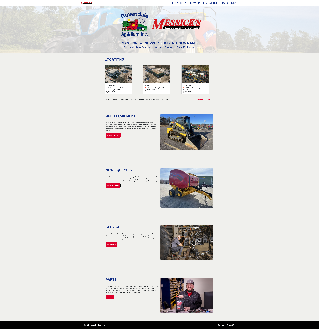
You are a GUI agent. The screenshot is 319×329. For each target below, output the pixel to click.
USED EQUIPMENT (192, 3)
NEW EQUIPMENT (210, 3)
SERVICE (224, 3)
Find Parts (110, 297)
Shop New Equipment (113, 185)
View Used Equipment (113, 135)
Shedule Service (111, 244)
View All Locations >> (203, 99)
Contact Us (231, 325)
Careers (221, 325)
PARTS (234, 3)
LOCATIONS (177, 3)
